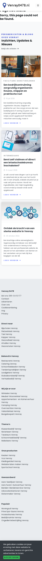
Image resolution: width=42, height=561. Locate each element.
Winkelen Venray (9, 393)
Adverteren (6, 301)
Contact (5, 298)
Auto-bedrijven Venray (11, 482)
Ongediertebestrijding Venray (15, 520)
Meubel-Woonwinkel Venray (14, 396)
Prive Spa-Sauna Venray (12, 511)
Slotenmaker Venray (10, 493)
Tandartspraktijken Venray (13, 369)
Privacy (4, 313)
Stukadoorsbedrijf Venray (13, 375)
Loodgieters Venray (10, 372)
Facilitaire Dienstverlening (19, 81)
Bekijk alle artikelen (8, 49)
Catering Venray (9, 364)
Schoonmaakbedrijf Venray (13, 437)
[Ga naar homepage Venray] (15, 5)
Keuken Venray (8, 455)
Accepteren (11, 557)
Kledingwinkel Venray (11, 461)
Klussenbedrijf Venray (11, 429)
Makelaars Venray (9, 440)
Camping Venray (9, 405)
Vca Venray (6, 458)
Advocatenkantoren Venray (14, 491)
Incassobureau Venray (11, 514)
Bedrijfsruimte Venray (11, 517)
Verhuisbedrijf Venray (11, 378)
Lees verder (11, 123)
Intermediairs (11, 155)
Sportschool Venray (10, 467)
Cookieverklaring (9, 307)
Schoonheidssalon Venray (13, 366)
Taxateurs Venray (9, 434)
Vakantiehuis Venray (10, 411)
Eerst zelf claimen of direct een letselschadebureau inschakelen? (19, 162)
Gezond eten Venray (10, 346)
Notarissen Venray (9, 431)
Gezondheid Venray (10, 340)
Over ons (5, 304)
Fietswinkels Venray (10, 331)
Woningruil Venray (9, 508)
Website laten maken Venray (14, 464)
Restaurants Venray (10, 360)
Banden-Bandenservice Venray (15, 488)
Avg (3, 310)
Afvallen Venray (8, 343)
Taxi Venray (6, 334)
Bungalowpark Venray (11, 414)
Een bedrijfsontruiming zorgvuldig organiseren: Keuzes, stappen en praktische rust (18, 89)
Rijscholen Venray (9, 328)
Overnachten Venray (11, 408)
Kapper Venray (8, 337)
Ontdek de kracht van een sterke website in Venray (19, 230)
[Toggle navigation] (38, 5)
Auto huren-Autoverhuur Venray (16, 485)
